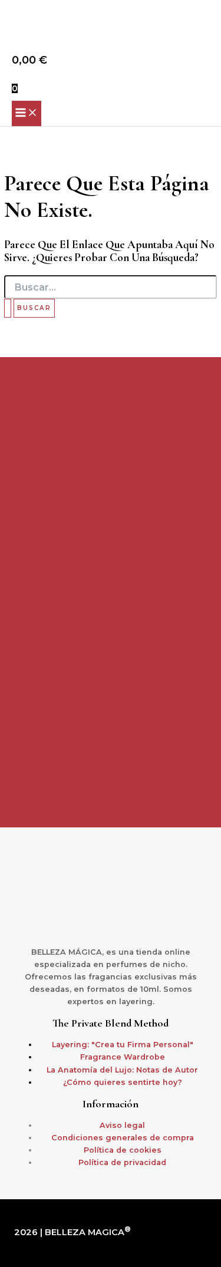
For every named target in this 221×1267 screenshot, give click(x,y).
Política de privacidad (122, 1162)
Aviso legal (122, 1125)
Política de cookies (122, 1150)
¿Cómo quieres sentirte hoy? (122, 1082)
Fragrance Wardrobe (122, 1056)
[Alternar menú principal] (26, 113)
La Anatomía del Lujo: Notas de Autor (122, 1069)
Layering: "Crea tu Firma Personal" (122, 1044)
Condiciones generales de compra (122, 1137)
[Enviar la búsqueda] (7, 308)
